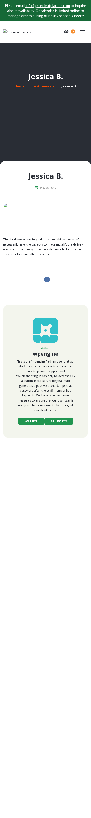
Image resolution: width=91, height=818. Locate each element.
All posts (59, 421)
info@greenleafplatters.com (47, 5)
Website (31, 421)
